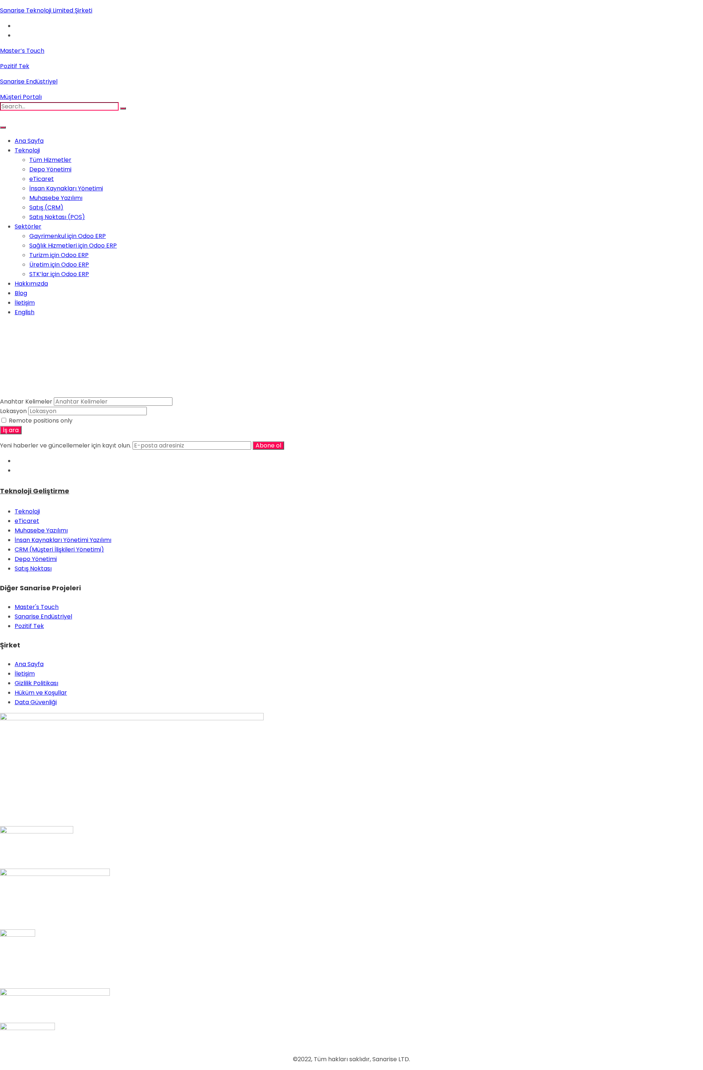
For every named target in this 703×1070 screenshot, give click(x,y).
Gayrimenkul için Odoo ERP (67, 236)
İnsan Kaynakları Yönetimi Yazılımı (63, 540)
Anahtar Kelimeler (26, 401)
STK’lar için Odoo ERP (59, 274)
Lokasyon (13, 411)
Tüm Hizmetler (50, 160)
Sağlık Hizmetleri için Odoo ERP (73, 245)
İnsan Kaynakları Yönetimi (66, 188)
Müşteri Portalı (21, 97)
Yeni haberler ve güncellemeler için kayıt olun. (66, 445)
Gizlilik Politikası (36, 683)
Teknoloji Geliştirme (34, 490)
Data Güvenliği (36, 702)
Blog (21, 293)
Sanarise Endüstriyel (28, 81)
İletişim (25, 302)
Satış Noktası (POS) (57, 217)
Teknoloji (27, 150)
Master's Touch (37, 607)
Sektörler (28, 226)
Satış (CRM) (46, 207)
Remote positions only (40, 420)
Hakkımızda (31, 283)
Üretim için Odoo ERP (59, 264)
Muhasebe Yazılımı (55, 198)
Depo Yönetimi (50, 169)
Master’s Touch (22, 51)
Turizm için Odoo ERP (59, 255)
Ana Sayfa (29, 141)
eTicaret (41, 179)
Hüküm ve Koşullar (41, 692)
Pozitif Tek (14, 66)
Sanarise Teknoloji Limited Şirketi (46, 10)
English (24, 312)
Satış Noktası (33, 568)
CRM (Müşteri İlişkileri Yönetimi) (59, 549)
